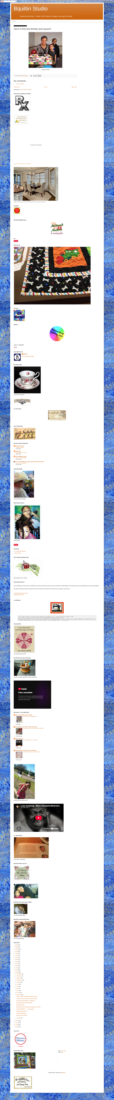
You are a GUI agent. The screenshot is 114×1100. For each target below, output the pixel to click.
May (18, 988)
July (18, 984)
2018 (16, 961)
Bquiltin (25, 354)
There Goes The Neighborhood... (30, 716)
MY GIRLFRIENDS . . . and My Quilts (25, 1009)
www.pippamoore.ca (19, 594)
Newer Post (17, 87)
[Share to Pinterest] (40, 76)
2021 (16, 955)
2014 (16, 970)
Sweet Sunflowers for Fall (21, 452)
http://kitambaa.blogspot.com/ (21, 593)
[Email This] (34, 76)
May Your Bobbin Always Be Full (24, 715)
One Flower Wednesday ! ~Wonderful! (25, 1000)
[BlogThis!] (35, 76)
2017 (16, 963)
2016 (16, 965)
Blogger (63, 1072)
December (19, 974)
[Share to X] (37, 76)
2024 (16, 949)
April (18, 990)
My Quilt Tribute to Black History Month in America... (28, 1007)
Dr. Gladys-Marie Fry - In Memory (30, 739)
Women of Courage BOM (21, 463)
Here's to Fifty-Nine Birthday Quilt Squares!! (26, 996)
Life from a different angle (21, 457)
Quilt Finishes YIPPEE (21, 1015)
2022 (16, 953)
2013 (16, 972)
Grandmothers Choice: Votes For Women (26, 750)
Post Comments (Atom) (25, 89)
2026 (16, 945)
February (19, 994)
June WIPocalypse (20, 447)
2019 (16, 959)
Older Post (74, 87)
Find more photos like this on (22, 163)
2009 (16, 1026)
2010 (16, 1024)
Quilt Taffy (18, 451)
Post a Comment (20, 84)
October (19, 978)
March (18, 992)
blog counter (60, 1052)
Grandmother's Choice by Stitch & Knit (31, 751)
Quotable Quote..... (20, 1005)
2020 (16, 957)
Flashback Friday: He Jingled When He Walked (33, 728)
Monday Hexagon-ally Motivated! (24, 1002)
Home (14, 21)
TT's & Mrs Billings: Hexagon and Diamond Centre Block (30, 461)
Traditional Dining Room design (20, 201)
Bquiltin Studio (31, 9)
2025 (16, 947)
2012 (16, 1020)
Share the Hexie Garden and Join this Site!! (26, 998)
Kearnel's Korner (20, 446)
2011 (16, 1022)
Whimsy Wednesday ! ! (21, 1011)
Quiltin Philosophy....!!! (21, 1013)
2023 (16, 951)
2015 (16, 968)
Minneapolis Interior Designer (34, 201)
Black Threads (19, 738)
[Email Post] (31, 75)
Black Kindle (18, 553)
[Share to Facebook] (39, 76)
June (18, 986)
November (19, 976)
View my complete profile (28, 356)
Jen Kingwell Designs (21, 456)
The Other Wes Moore (20, 551)
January (19, 1018)
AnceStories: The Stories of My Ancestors (26, 726)
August (18, 982)
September (19, 980)
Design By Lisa (43, 201)
